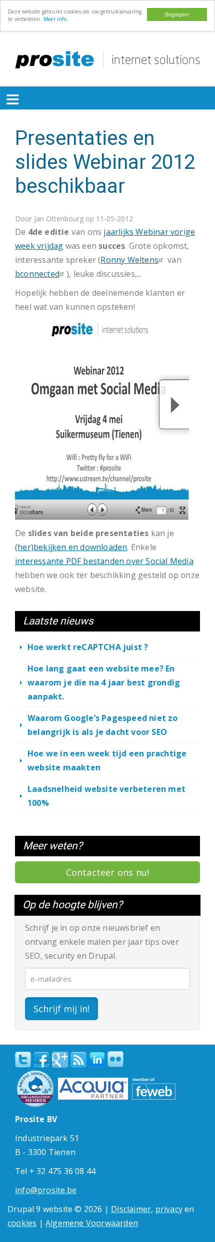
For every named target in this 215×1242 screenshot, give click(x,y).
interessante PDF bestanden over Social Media (104, 561)
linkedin (97, 1060)
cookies (22, 1223)
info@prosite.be (45, 1190)
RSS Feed (78, 1060)
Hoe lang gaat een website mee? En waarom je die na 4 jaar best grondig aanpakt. (104, 682)
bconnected (37, 273)
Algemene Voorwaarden (92, 1223)
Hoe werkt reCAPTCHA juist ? (88, 646)
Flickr (116, 1059)
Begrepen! (177, 14)
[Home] (107, 59)
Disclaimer (131, 1209)
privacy (169, 1209)
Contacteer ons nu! (108, 872)
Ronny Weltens (129, 259)
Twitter (23, 1060)
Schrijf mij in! (62, 1009)
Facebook (42, 1060)
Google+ (60, 1060)
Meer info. (56, 18)
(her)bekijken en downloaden (71, 547)
